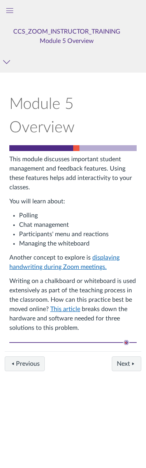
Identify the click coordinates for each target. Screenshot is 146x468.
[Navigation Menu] (8, 62)
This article (65, 309)
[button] (67, 36)
